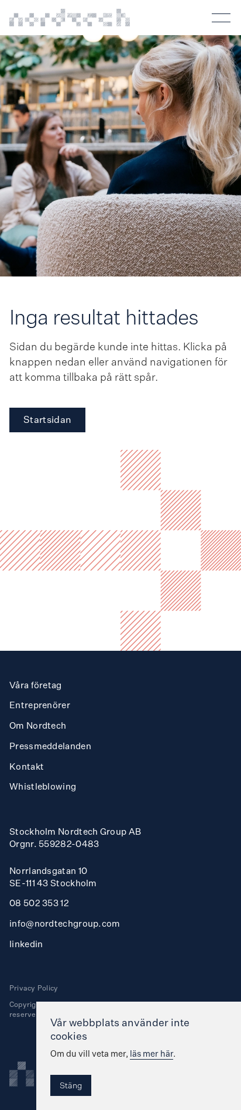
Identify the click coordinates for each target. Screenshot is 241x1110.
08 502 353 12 (39, 903)
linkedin (26, 944)
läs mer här (151, 1053)
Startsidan (47, 419)
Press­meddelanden (50, 746)
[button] (223, 17)
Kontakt (26, 766)
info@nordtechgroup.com (64, 923)
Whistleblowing (42, 786)
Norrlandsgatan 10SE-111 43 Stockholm (53, 876)
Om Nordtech (37, 725)
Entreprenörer (39, 705)
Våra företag (35, 685)
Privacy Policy (33, 987)
